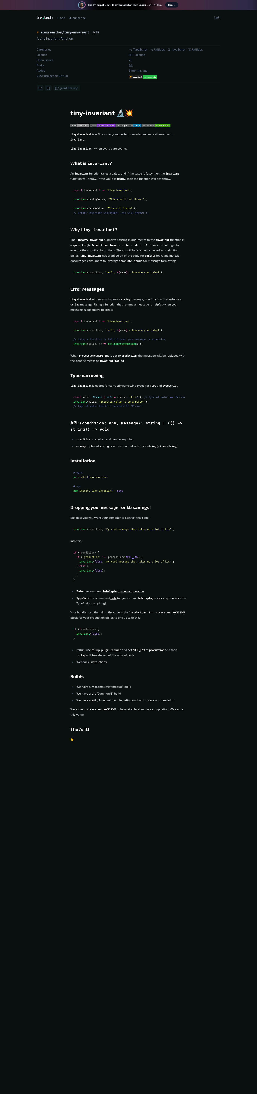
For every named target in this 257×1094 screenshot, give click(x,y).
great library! (68, 88)
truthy (121, 178)
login (217, 17)
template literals (130, 260)
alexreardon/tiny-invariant (65, 32)
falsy (149, 173)
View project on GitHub (52, 75)
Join (172, 4)
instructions (98, 662)
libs (44, 17)
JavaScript (178, 49)
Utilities (159, 49)
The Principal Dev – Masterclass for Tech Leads (117, 4)
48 (131, 65)
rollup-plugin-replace (106, 650)
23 (130, 60)
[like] (40, 88)
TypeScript (140, 49)
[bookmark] (48, 88)
